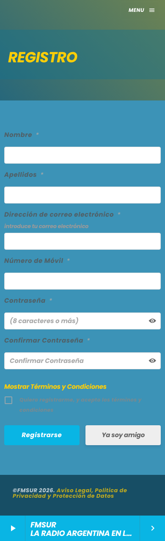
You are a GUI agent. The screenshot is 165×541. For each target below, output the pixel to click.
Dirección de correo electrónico (62, 214)
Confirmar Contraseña (47, 340)
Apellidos (24, 174)
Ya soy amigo (123, 435)
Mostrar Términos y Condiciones (55, 386)
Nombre (21, 135)
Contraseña (28, 300)
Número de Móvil (37, 261)
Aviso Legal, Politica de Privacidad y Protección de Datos (70, 493)
